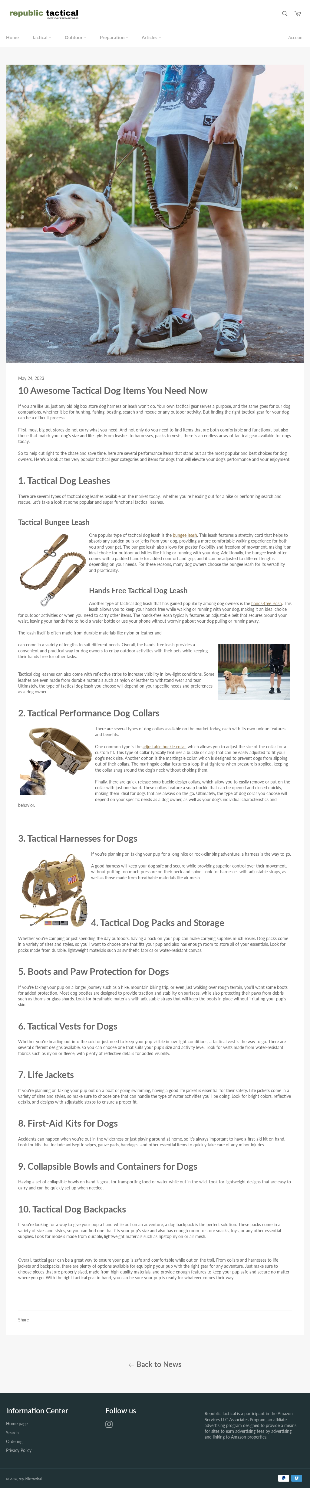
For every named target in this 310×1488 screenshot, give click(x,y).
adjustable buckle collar (164, 746)
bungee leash (185, 535)
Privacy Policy (18, 1450)
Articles (150, 37)
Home (12, 37)
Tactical (40, 37)
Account (296, 37)
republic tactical (30, 1479)
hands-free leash (266, 603)
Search (12, 1432)
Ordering (14, 1441)
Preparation (113, 37)
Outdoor (74, 37)
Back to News (158, 1364)
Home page (17, 1423)
